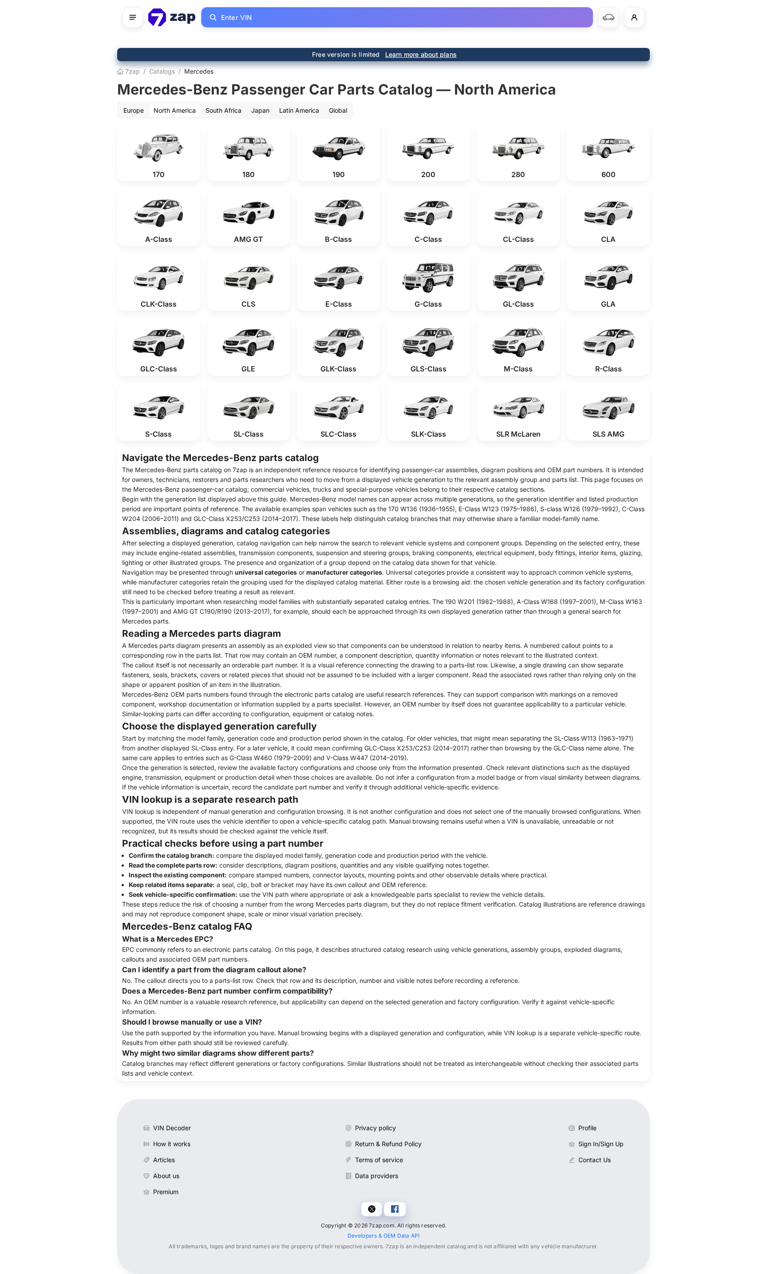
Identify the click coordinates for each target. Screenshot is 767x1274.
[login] (634, 17)
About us (166, 1175)
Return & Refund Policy (388, 1144)
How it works (171, 1144)
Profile (587, 1128)
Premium (165, 1191)
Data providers (376, 1175)
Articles (164, 1160)
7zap (131, 71)
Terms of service (379, 1160)
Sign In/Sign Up (601, 1144)
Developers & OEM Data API (384, 1235)
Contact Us (594, 1160)
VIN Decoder (172, 1128)
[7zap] (172, 17)
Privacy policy (375, 1128)
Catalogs (162, 71)
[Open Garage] (608, 17)
